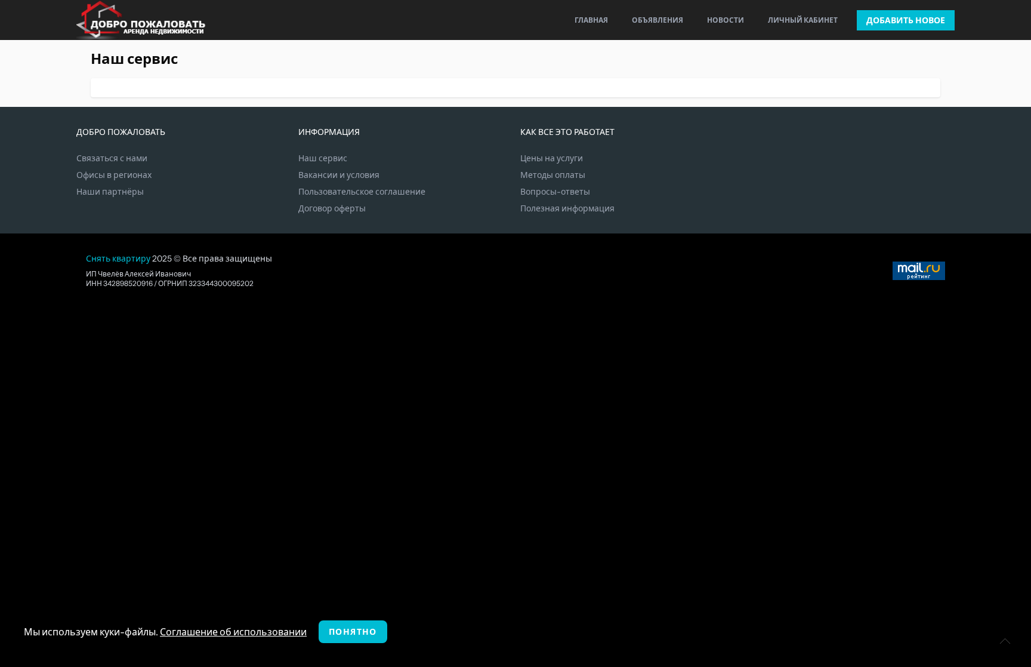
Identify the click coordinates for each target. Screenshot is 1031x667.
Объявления (657, 20)
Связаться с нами (111, 158)
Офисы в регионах (114, 175)
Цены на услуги (551, 158)
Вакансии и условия (338, 175)
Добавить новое (905, 20)
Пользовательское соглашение (361, 191)
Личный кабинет (803, 20)
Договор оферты (332, 208)
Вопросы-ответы (555, 191)
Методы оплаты (552, 175)
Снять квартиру (118, 258)
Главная (591, 20)
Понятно (353, 631)
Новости (725, 20)
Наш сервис (322, 158)
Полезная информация (567, 208)
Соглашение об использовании (233, 632)
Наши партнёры (110, 191)
